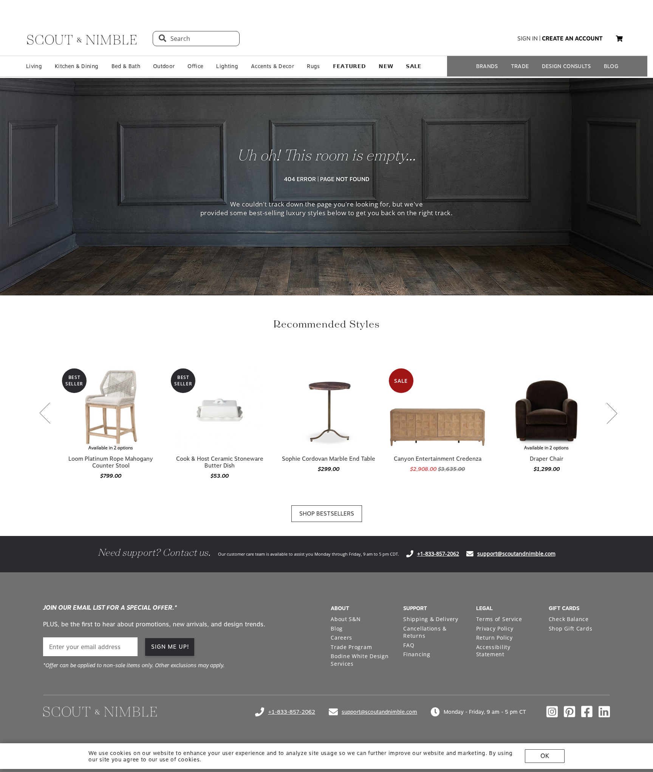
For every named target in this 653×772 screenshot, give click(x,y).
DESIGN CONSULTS (566, 66)
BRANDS (487, 66)
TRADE (520, 66)
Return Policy (494, 637)
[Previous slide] (45, 413)
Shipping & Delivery (430, 619)
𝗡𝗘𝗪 (386, 66)
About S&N (346, 619)
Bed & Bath (125, 66)
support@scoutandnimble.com (516, 553)
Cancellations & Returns (425, 632)
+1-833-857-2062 (438, 553)
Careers (341, 637)
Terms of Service (499, 619)
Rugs (313, 66)
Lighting (227, 66)
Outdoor (164, 66)
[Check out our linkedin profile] (604, 711)
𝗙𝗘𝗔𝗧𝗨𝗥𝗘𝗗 (349, 66)
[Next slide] (611, 414)
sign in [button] (527, 38)
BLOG (611, 66)
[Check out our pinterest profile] (569, 711)
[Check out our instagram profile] (552, 711)
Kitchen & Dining (76, 66)
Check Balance (569, 619)
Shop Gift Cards (571, 628)
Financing (416, 654)
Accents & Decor (272, 66)
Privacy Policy (495, 628)
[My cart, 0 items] (619, 38)
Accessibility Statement (493, 650)
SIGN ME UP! (170, 646)
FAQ (408, 645)
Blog (337, 628)
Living (34, 66)
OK (544, 756)
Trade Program (351, 647)
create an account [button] (572, 38)
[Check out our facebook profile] (587, 711)
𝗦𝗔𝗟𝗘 (413, 66)
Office (195, 66)
